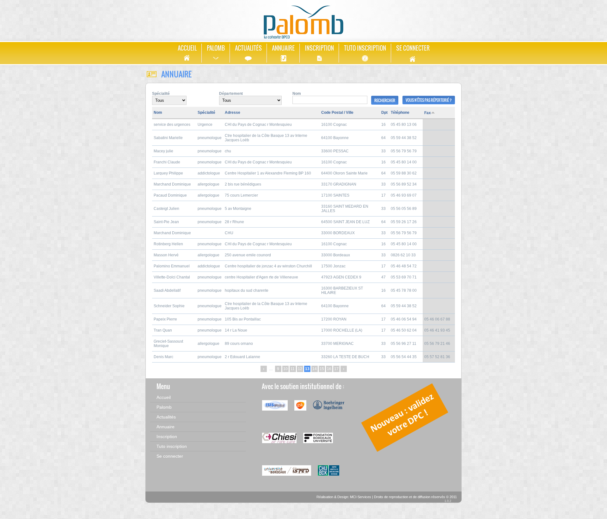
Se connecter (413, 48)
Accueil (187, 48)
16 (329, 369)
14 (314, 369)
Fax (427, 113)
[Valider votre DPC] (405, 452)
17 (336, 369)
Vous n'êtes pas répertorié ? (429, 100)
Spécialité (161, 93)
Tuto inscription (365, 48)
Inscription (319, 48)
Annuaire (283, 48)
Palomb (216, 48)
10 (285, 369)
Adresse (232, 112)
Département (231, 93)
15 (322, 369)
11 (293, 369)
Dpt (384, 112)
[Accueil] (303, 20)
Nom (296, 93)
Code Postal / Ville (337, 112)
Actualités (248, 48)
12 (300, 369)
